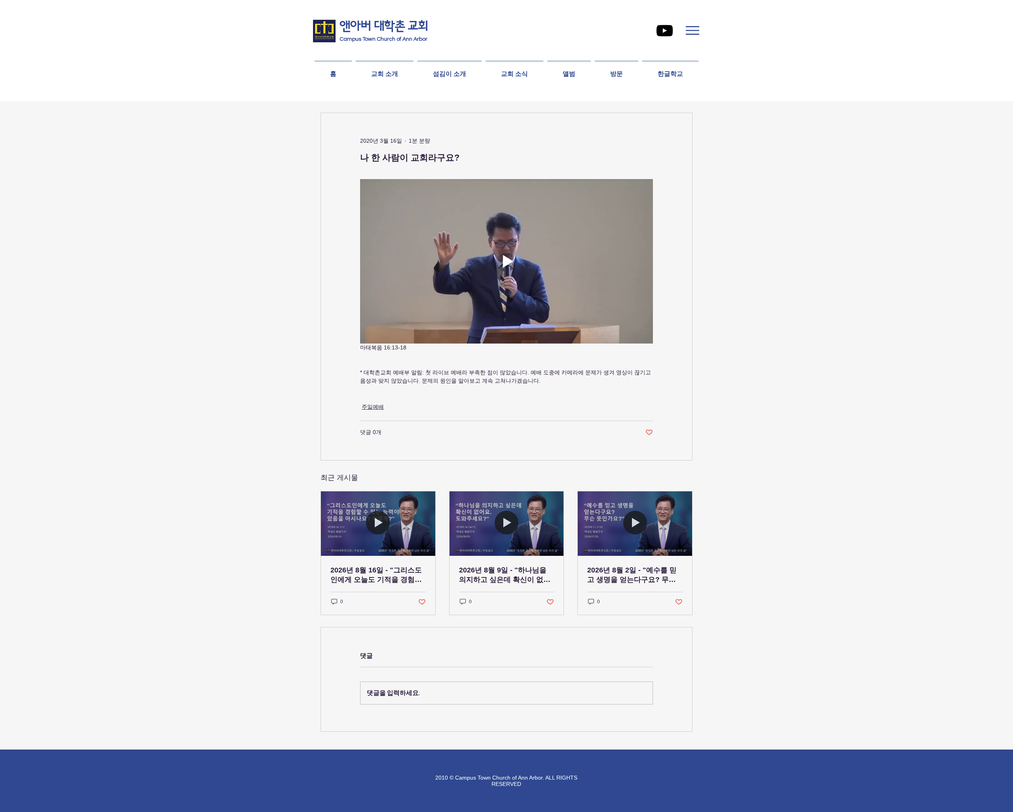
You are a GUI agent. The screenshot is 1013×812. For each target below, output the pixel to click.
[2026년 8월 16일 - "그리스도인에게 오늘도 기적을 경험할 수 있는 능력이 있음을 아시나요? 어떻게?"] (378, 523)
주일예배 (373, 407)
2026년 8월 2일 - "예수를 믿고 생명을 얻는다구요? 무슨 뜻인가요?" (632, 575)
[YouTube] (664, 31)
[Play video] (506, 261)
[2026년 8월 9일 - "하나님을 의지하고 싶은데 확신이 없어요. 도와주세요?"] (507, 523)
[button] (692, 30)
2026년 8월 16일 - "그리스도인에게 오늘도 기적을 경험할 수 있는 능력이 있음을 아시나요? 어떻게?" (377, 575)
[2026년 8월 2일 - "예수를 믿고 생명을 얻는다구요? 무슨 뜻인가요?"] (635, 523)
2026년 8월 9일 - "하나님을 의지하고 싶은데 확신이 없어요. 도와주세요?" (504, 575)
